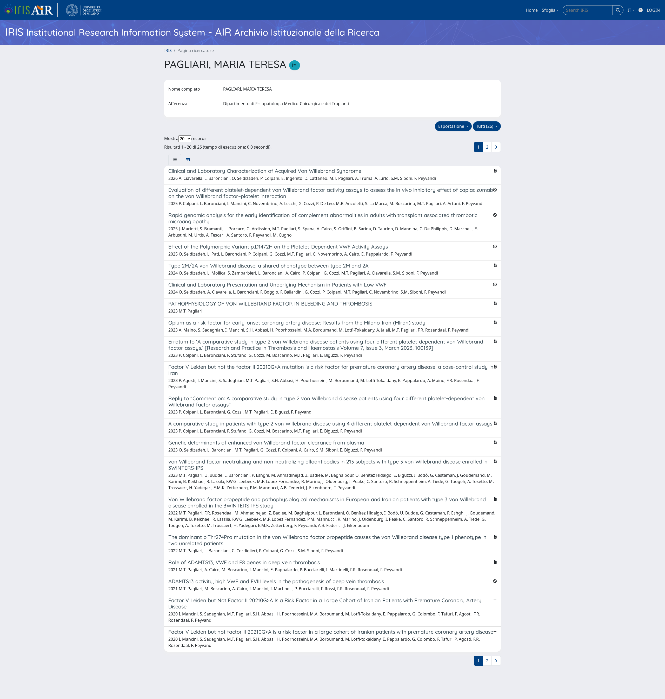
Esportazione (451, 126)
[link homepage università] (84, 10)
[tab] (174, 159)
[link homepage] (30, 10)
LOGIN (653, 10)
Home (532, 10)
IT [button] (629, 10)
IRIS (168, 50)
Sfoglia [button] (548, 10)
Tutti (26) (485, 126)
